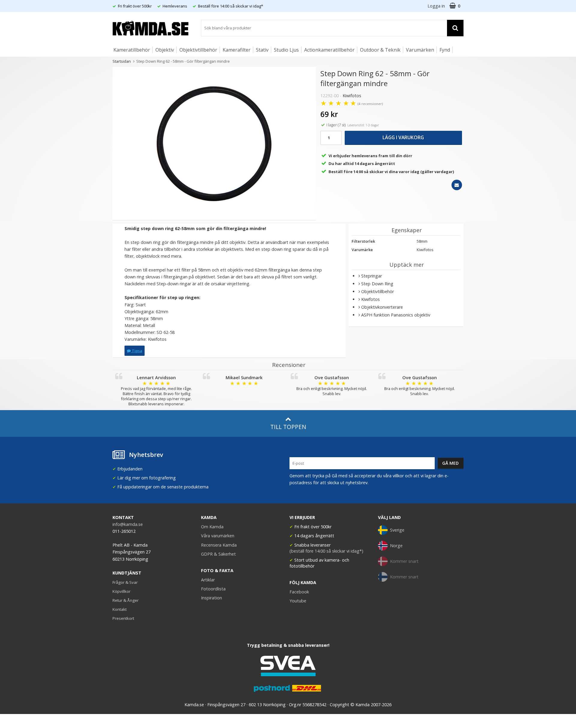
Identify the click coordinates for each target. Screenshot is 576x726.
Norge (396, 545)
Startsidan (121, 61)
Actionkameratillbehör (329, 49)
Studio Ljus (286, 49)
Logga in (436, 6)
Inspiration (211, 598)
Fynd (445, 49)
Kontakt (119, 609)
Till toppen (288, 427)
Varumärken (420, 49)
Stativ (262, 49)
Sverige (397, 530)
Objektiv (164, 49)
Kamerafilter (236, 49)
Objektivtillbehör (198, 49)
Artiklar (208, 580)
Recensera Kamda (219, 545)
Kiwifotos (352, 95)
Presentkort (123, 618)
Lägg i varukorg (403, 137)
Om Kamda (212, 527)
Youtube (298, 601)
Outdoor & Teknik (380, 49)
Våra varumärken (217, 535)
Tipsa (136, 350)
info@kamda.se (127, 524)
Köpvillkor (121, 591)
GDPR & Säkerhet (218, 554)
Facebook (299, 592)
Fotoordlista (213, 589)
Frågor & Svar (125, 582)
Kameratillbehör (131, 49)
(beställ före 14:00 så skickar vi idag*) (326, 551)
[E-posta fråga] (457, 185)
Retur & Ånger (125, 600)
